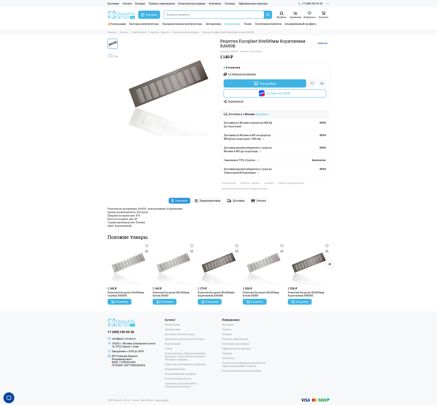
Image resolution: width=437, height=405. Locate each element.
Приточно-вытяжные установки (185, 364)
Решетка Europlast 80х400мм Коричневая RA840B (216, 294)
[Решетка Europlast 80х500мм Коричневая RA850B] (308, 264)
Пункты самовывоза (162, 3)
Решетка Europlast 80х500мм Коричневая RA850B (306, 294)
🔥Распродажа (117, 23)
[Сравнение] (322, 83)
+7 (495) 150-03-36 (312, 3)
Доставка (113, 3)
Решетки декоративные (185, 32)
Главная (112, 32)
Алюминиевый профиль (300, 23)
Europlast (268, 183)
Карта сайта (161, 400)
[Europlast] (322, 43)
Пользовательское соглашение (241, 370)
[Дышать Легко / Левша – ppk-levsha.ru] (121, 15)
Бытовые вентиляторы (144, 23)
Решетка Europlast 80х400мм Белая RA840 (171, 294)
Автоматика (213, 23)
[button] (121, 87)
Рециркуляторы (175, 369)
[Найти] (268, 15)
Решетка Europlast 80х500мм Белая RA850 (261, 294)
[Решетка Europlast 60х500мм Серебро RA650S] (128, 264)
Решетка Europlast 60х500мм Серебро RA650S (126, 294)
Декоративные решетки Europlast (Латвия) (244, 188)
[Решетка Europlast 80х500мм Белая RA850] (263, 264)
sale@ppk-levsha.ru (124, 338)
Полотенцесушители (268, 23)
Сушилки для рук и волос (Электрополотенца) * (181, 385)
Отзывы (230, 3)
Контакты (215, 3)
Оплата (127, 3)
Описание (181, 200)
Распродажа (172, 324)
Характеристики (209, 200)
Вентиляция (232, 23)
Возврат (140, 3)
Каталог (124, 32)
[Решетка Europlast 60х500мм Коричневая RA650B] (168, 87)
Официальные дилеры (253, 3)
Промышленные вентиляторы (182, 23)
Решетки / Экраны (159, 32)
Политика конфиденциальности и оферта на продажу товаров (244, 364)
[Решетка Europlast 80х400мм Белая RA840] (173, 264)
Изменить (262, 114)
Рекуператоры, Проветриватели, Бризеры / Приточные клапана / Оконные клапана (185, 356)
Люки (247, 23)
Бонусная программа (191, 3)
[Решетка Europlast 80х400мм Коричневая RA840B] (218, 264)
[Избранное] (312, 83)
